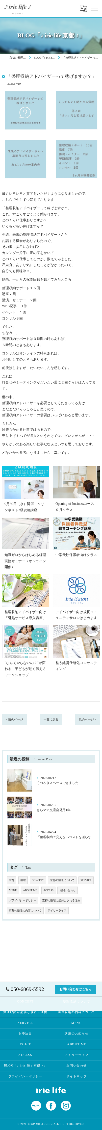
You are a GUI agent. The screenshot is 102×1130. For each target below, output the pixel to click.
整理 (23, 880)
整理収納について (76, 1001)
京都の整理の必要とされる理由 (61, 900)
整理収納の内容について (76, 1012)
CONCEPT (38, 880)
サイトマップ (76, 1076)
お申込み (25, 1033)
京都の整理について (62, 880)
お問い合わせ (67, 890)
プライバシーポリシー (22, 900)
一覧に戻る (51, 719)
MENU (13, 890)
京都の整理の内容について (25, 910)
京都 (11, 880)
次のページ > (87, 719)
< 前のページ (14, 719)
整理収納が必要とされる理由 (25, 1012)
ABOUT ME (30, 890)
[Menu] (94, 8)
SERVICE (86, 880)
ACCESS (48, 890)
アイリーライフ (57, 910)
